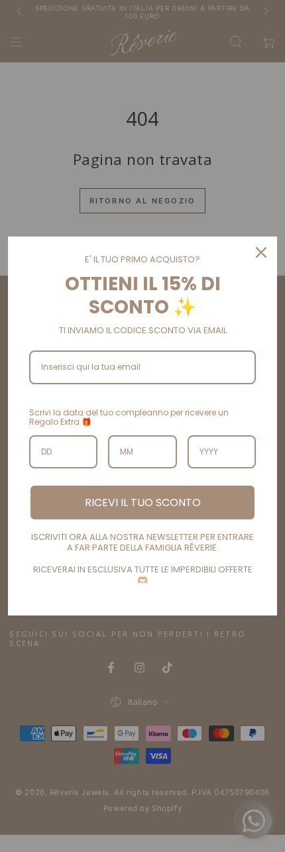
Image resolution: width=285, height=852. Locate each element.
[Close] (261, 252)
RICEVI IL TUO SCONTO (143, 502)
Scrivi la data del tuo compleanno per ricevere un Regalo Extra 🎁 (129, 417)
